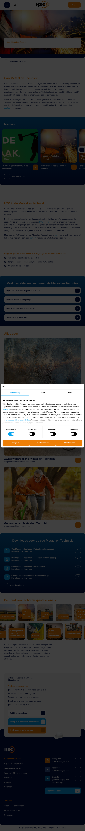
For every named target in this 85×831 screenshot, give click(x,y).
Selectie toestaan (42, 443)
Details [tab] (42, 392)
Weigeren (15, 443)
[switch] (32, 434)
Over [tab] (70, 392)
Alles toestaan (69, 443)
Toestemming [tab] (15, 392)
